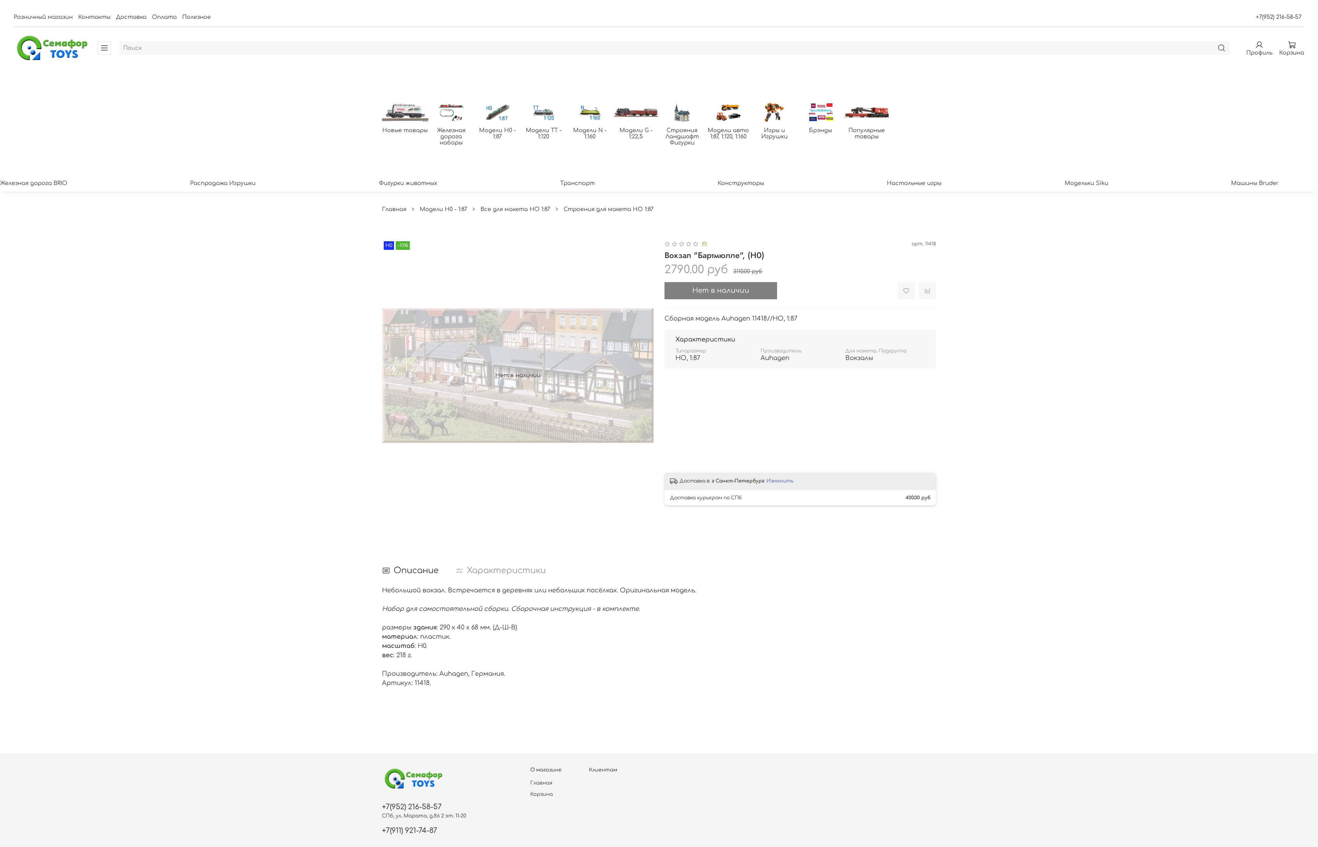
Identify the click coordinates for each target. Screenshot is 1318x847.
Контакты (94, 17)
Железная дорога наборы (451, 136)
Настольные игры (914, 183)
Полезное (196, 17)
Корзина (541, 794)
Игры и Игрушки (774, 133)
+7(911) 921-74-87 (409, 831)
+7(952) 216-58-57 (1279, 17)
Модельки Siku (1086, 183)
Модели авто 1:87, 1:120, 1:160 (728, 133)
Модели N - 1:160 (589, 133)
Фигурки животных (408, 183)
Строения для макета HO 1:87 (609, 209)
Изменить (780, 481)
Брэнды (820, 130)
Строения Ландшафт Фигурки (682, 136)
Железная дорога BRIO (33, 183)
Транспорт (577, 183)
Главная (394, 209)
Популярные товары (866, 133)
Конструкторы (741, 183)
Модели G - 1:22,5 (636, 133)
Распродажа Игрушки (223, 183)
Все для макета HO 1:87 (515, 209)
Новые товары (405, 130)
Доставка (131, 17)
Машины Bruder (1255, 183)
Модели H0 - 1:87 (497, 133)
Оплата (164, 17)
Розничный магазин (43, 17)
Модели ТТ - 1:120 (544, 133)
